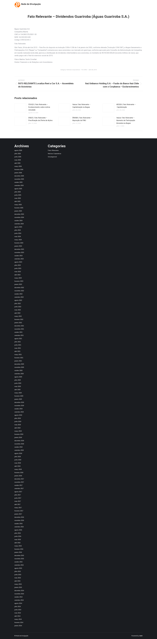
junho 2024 (17, 233)
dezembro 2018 (19, 440)
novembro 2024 (19, 217)
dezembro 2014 (19, 590)
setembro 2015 (19, 565)
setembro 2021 (19, 335)
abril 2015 (17, 581)
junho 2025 (17, 195)
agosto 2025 (18, 188)
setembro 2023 (19, 259)
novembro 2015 (19, 558)
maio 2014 (17, 613)
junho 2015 (17, 574)
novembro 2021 (19, 329)
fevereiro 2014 (18, 622)
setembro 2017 (19, 488)
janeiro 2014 (18, 625)
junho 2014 (17, 610)
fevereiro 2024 (18, 243)
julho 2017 (17, 495)
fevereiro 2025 (18, 208)
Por (84, 69)
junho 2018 (17, 460)
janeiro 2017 (18, 514)
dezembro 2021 (19, 326)
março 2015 (18, 584)
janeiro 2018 (18, 476)
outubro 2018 (18, 447)
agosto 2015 (18, 568)
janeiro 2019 (18, 437)
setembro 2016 (19, 527)
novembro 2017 (19, 482)
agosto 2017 (18, 491)
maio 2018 (17, 463)
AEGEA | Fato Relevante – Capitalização (126, 105)
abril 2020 (17, 389)
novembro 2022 (19, 291)
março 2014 (18, 619)
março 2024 (18, 240)
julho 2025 (17, 192)
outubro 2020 (18, 370)
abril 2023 (17, 275)
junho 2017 (17, 498)
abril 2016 (17, 543)
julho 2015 (17, 571)
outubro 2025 (18, 182)
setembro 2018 (19, 450)
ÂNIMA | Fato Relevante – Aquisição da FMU (82, 119)
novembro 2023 (19, 252)
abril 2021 (17, 351)
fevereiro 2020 (18, 396)
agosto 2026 (18, 150)
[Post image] (20, 108)
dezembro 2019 (19, 402)
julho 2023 (17, 265)
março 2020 (18, 393)
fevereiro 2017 (18, 511)
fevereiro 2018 (18, 472)
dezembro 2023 (19, 249)
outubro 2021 (18, 332)
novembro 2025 (19, 179)
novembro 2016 (19, 520)
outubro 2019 (18, 409)
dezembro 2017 (19, 479)
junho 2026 (17, 157)
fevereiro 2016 (18, 549)
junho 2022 (17, 306)
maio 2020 (17, 386)
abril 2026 (17, 163)
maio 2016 (17, 539)
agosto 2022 (18, 300)
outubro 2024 (18, 220)
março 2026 (18, 166)
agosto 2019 (18, 415)
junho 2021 (17, 345)
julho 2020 (17, 380)
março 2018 (18, 469)
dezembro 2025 (19, 176)
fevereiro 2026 (18, 169)
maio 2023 (17, 271)
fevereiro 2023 (18, 281)
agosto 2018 (18, 453)
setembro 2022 (19, 297)
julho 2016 (17, 533)
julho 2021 (17, 342)
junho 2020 (17, 383)
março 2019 (18, 431)
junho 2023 (17, 268)
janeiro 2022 (18, 322)
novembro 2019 (19, 405)
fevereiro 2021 (18, 358)
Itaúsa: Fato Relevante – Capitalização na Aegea (81, 105)
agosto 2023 (18, 262)
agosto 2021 (18, 338)
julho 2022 (17, 303)
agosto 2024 (18, 227)
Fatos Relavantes (53, 150)
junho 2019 (17, 421)
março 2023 (18, 278)
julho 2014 (17, 606)
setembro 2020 (19, 373)
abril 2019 (17, 428)
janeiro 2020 (18, 399)
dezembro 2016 (19, 517)
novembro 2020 (19, 367)
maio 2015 (17, 578)
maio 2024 (17, 236)
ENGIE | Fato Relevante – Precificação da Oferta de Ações (40, 119)
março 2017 (18, 507)
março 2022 (18, 316)
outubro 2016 (18, 523)
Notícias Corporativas (73, 69)
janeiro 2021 (18, 361)
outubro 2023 (18, 255)
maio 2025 (17, 198)
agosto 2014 (18, 603)
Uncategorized (52, 157)
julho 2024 (17, 230)
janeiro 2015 (18, 587)
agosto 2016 (18, 530)
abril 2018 (17, 466)
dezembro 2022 (19, 287)
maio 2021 (17, 348)
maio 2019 (17, 425)
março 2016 (18, 546)
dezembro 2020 (19, 364)
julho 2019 (17, 418)
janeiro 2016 (18, 552)
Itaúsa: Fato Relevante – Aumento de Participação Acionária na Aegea (125, 120)
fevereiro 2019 (18, 434)
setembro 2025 (19, 185)
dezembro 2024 (19, 214)
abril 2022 (17, 313)
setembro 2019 (19, 412)
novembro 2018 (19, 444)
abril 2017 (17, 504)
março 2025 (18, 204)
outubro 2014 (18, 597)
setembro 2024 (19, 224)
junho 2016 (17, 536)
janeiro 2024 (18, 246)
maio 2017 (17, 501)
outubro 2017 (18, 485)
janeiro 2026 (18, 173)
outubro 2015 (18, 562)
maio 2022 (17, 310)
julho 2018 (17, 456)
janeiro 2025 (18, 211)
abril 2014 (17, 616)
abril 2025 (17, 201)
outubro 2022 (18, 294)
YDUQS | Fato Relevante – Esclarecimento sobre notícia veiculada (39, 107)
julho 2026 (17, 153)
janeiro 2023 (18, 284)
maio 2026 (17, 160)
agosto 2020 (18, 377)
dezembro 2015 (19, 555)
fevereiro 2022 (18, 319)
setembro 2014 (19, 600)
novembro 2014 (19, 594)
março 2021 (18, 354)
